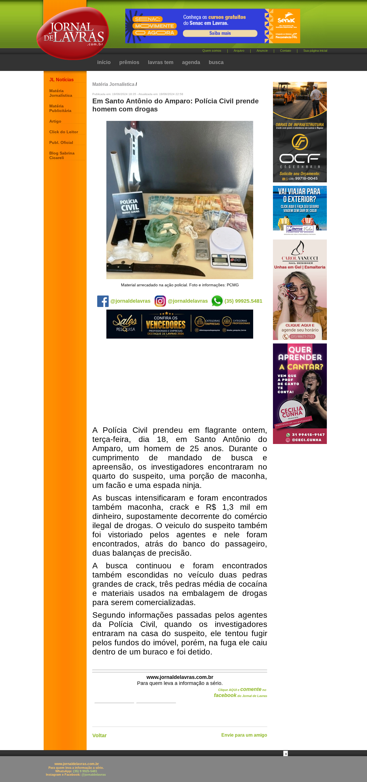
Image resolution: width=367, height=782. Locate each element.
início (104, 62)
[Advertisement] (179, 382)
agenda (191, 62)
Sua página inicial (315, 50)
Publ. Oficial (61, 142)
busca (216, 62)
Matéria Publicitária (60, 108)
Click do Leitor (63, 132)
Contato (285, 50)
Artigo (55, 121)
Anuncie (262, 50)
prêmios (129, 62)
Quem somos (211, 50)
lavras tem (160, 62)
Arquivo (239, 50)
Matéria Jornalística (60, 93)
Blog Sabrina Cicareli (62, 155)
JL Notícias (61, 79)
